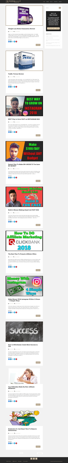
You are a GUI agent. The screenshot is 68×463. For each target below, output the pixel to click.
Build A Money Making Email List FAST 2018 (23, 210)
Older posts (40, 453)
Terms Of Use (14, 461)
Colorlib (54, 461)
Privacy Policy (8, 461)
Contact (60, 1)
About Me (55, 1)
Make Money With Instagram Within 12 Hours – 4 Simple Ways (24, 300)
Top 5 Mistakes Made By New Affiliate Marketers (21, 387)
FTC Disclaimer (25, 461)
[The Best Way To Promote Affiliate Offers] (24, 241)
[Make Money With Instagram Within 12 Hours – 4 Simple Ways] (24, 286)
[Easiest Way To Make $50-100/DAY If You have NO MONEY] (24, 151)
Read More (38, 44)
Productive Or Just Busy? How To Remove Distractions (22, 429)
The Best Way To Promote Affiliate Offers (22, 254)
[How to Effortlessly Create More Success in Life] (24, 331)
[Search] (60, 8)
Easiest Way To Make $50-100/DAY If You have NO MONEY (24, 165)
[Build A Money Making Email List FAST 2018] (24, 197)
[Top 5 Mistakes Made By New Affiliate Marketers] (24, 376)
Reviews (47, 1)
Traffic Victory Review (16, 74)
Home (44, 1)
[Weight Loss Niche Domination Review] (24, 15)
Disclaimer (19, 461)
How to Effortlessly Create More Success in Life (23, 345)
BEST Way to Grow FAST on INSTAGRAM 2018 (24, 119)
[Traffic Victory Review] (24, 61)
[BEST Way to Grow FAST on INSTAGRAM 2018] (24, 106)
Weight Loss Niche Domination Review (21, 29)
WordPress (60, 461)
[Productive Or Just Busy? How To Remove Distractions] (24, 418)
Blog (51, 1)
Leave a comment (17, 31)
